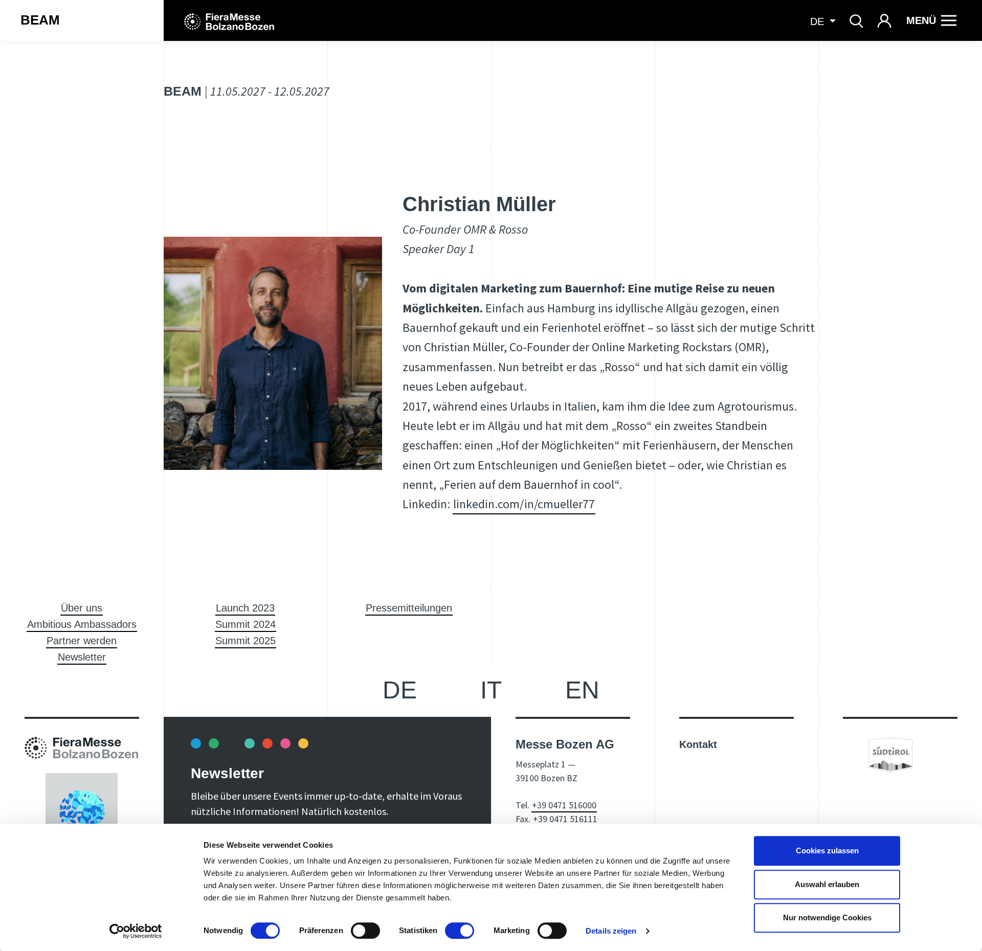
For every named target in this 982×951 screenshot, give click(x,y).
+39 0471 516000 (564, 805)
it (491, 690)
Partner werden (82, 640)
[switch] (365, 930)
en (582, 690)
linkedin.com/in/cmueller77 (524, 504)
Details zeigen (611, 930)
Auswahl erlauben (827, 884)
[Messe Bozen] (229, 20)
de (400, 690)
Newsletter (82, 657)
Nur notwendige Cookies (827, 917)
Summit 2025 (245, 640)
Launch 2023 (245, 608)
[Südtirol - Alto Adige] (890, 754)
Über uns (81, 608)
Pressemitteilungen (409, 608)
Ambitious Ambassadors (82, 624)
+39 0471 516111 (565, 819)
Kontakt (698, 744)
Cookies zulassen (827, 850)
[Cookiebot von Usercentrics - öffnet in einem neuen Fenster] (136, 931)
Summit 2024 (245, 624)
